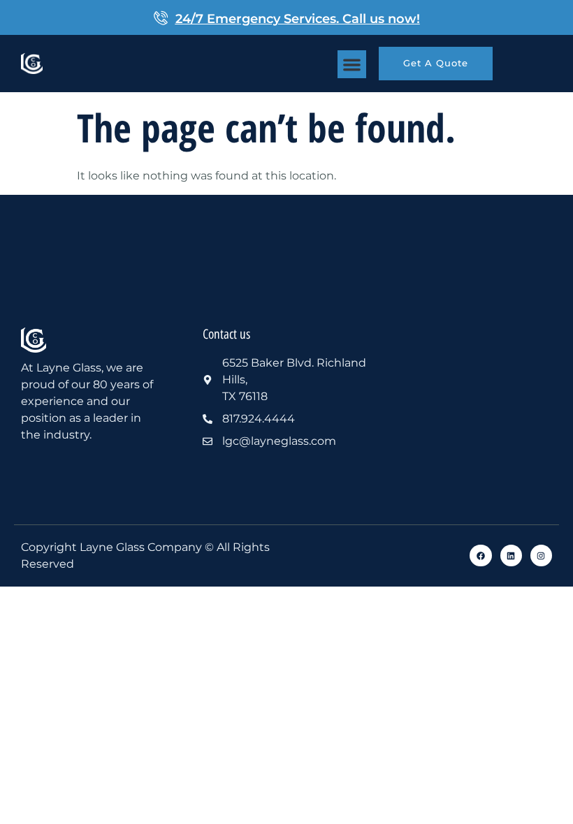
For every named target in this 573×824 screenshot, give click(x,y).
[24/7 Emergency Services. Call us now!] (161, 17)
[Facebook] (480, 555)
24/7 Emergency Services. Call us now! (297, 19)
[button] (352, 64)
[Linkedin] (511, 555)
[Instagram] (541, 555)
